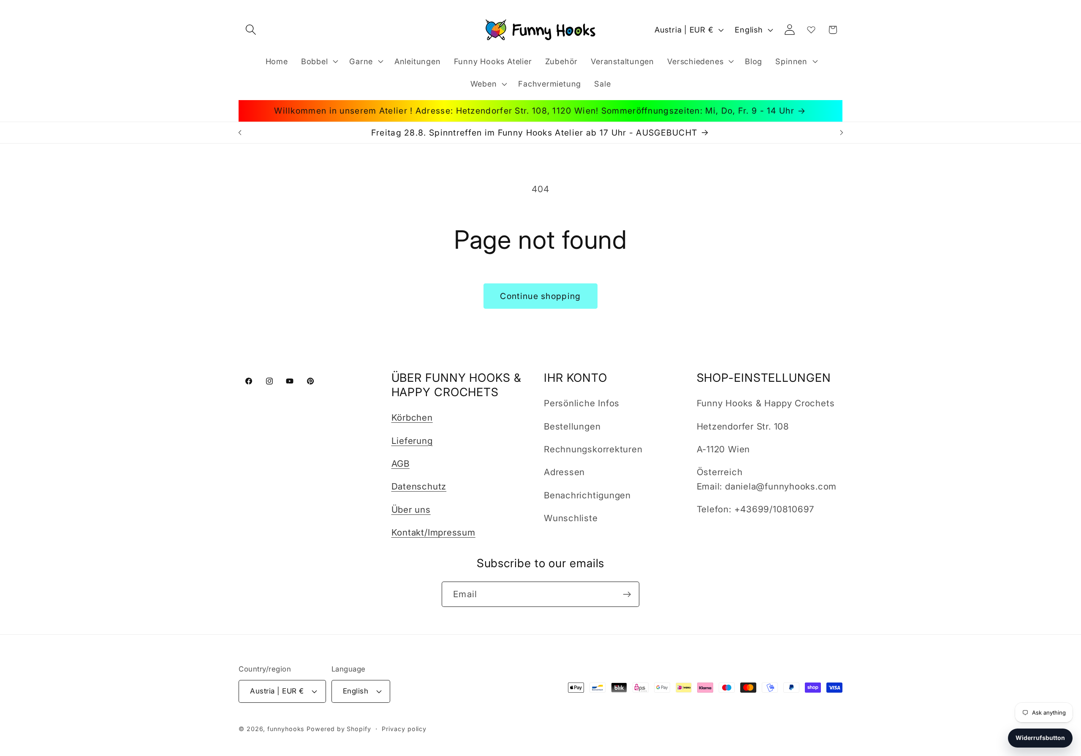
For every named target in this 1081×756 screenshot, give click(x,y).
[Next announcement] (841, 132)
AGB (400, 463)
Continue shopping (540, 296)
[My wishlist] (811, 29)
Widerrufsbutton (1040, 737)
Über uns (411, 509)
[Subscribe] (627, 594)
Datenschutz (419, 486)
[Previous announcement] (240, 132)
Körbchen (412, 417)
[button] (251, 30)
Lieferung (412, 440)
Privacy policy (404, 728)
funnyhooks (285, 728)
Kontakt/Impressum (433, 532)
